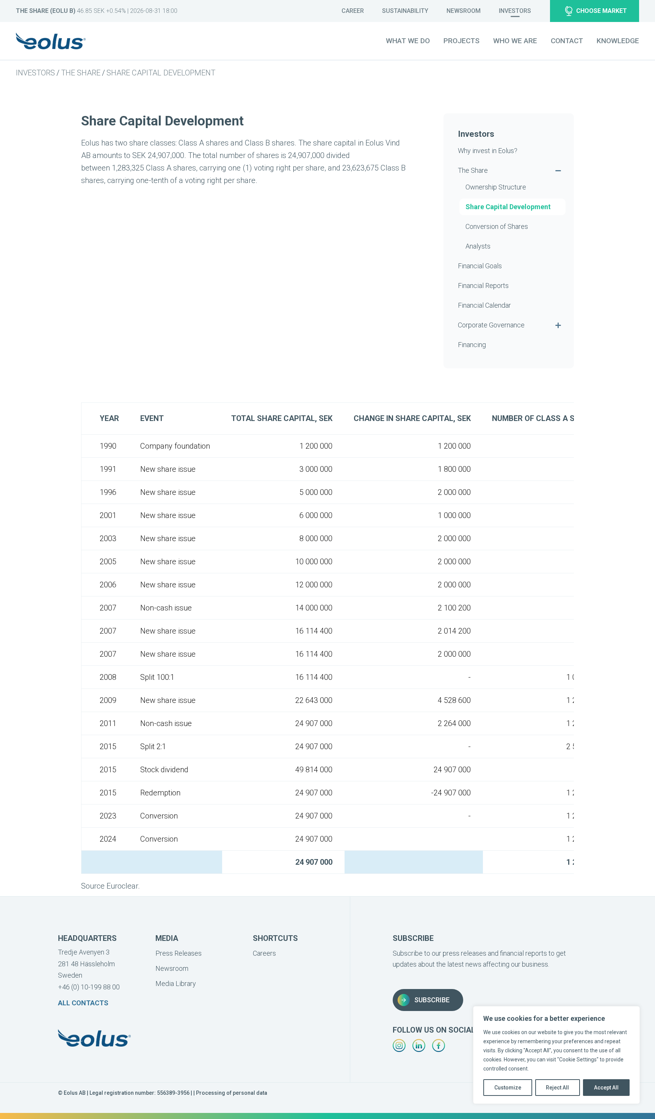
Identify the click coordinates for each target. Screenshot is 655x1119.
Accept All (606, 1088)
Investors (515, 10)
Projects (461, 40)
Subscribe (432, 1000)
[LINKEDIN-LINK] (418, 1045)
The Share (80, 72)
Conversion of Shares (496, 226)
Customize (507, 1088)
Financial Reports (483, 286)
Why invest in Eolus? (487, 151)
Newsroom (464, 10)
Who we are (515, 40)
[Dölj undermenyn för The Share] (558, 170)
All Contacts (83, 1003)
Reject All (557, 1088)
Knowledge (618, 40)
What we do (408, 40)
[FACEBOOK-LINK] (438, 1045)
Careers (264, 953)
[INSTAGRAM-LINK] (399, 1045)
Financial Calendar (484, 305)
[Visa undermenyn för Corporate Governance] (558, 325)
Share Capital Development (161, 72)
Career (353, 10)
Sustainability (405, 10)
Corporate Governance (491, 325)
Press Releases (178, 953)
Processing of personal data (231, 1093)
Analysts (477, 246)
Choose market (601, 10)
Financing (472, 345)
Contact (567, 40)
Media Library (175, 984)
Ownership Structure (495, 187)
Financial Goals (480, 266)
